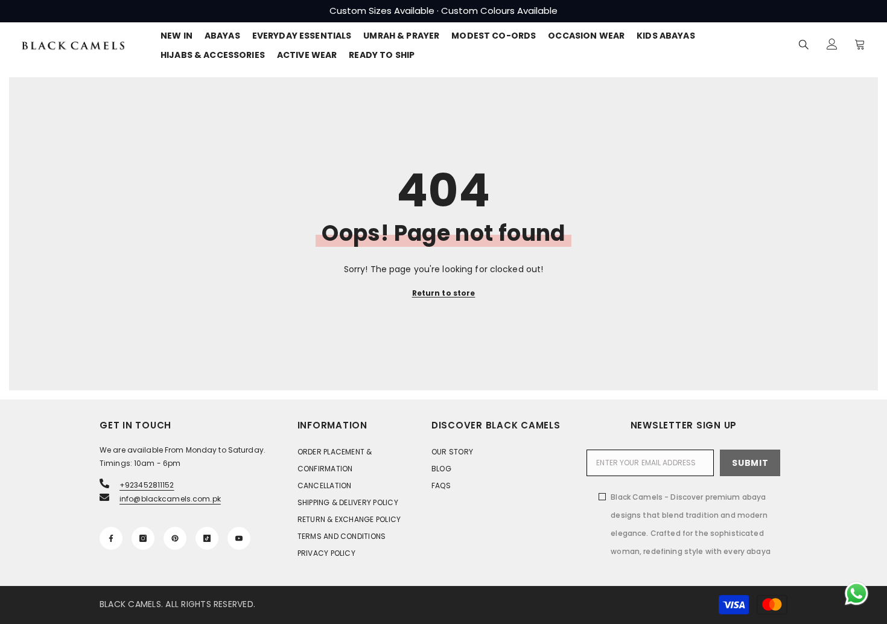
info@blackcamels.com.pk (170, 499)
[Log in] (832, 44)
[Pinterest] (175, 538)
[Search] (804, 44)
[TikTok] (207, 538)
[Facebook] (111, 538)
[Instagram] (143, 538)
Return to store (443, 293)
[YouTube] (238, 538)
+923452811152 (146, 485)
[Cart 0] (859, 44)
